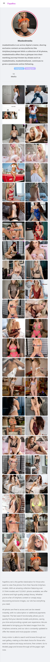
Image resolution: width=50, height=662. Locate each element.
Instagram (30, 68)
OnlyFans (19, 68)
